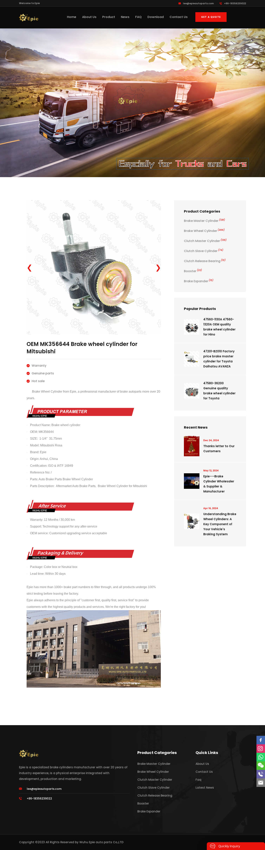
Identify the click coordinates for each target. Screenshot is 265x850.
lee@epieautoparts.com (198, 3)
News (125, 17)
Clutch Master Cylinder (205, 241)
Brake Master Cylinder (204, 221)
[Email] (260, 782)
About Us (89, 17)
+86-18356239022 (235, 3)
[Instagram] (260, 748)
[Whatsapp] (260, 757)
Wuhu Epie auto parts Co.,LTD (101, 842)
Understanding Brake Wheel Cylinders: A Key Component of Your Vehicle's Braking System (219, 524)
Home (71, 17)
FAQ (138, 17)
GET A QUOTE (211, 17)
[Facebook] (260, 740)
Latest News (205, 788)
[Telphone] (260, 774)
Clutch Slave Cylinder (203, 251)
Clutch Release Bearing (205, 261)
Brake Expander (198, 281)
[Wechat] (260, 765)
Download (155, 17)
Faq (198, 780)
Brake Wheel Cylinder (204, 231)
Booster (193, 271)
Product (108, 17)
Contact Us (179, 17)
